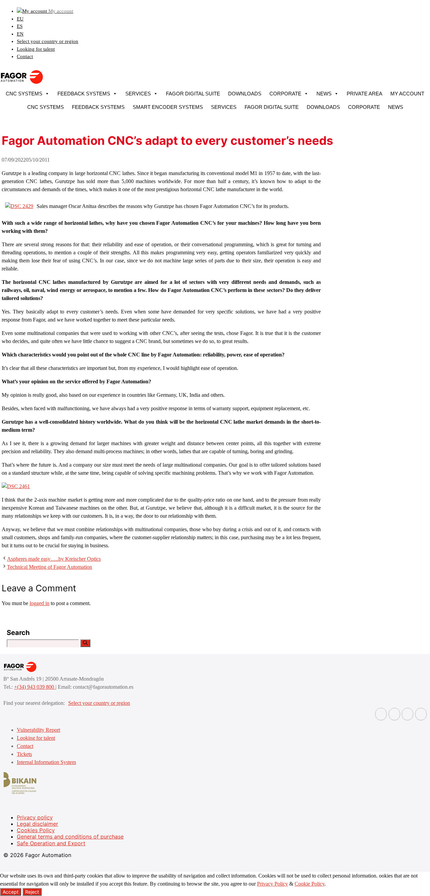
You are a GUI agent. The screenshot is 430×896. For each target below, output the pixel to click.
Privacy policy (35, 817)
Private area (364, 93)
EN (20, 34)
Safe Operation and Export (51, 843)
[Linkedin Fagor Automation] (394, 714)
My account (407, 93)
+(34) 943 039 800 (34, 687)
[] (85, 643)
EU (20, 19)
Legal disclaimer (37, 823)
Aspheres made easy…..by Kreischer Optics (54, 559)
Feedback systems (83, 93)
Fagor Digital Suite (193, 93)
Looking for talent (36, 49)
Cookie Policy (310, 884)
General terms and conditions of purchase (70, 836)
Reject (32, 892)
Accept (10, 892)
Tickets (24, 754)
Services (138, 93)
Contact (25, 56)
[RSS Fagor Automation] (421, 714)
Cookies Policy (36, 830)
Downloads (244, 93)
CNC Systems (24, 93)
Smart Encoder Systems (168, 107)
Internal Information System (46, 762)
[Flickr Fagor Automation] (381, 714)
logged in (39, 603)
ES (20, 26)
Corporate (285, 93)
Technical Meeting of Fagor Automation (49, 567)
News (324, 93)
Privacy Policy (272, 884)
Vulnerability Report (38, 730)
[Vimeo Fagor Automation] (407, 714)
